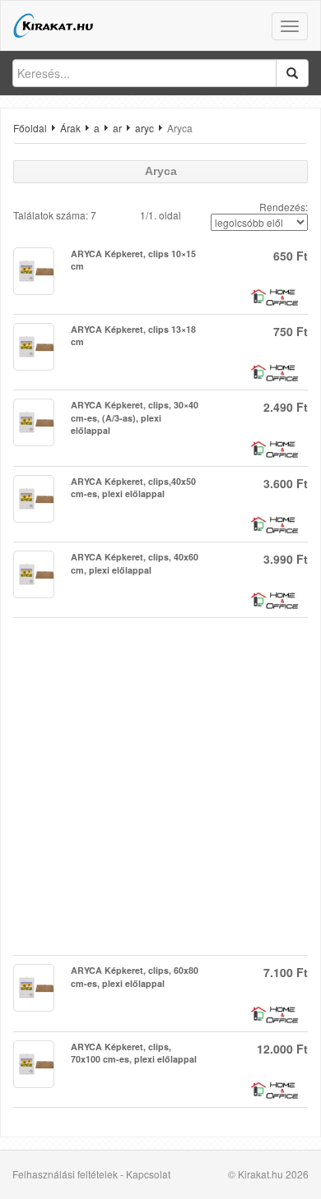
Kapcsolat (148, 1174)
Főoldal (30, 128)
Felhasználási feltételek (65, 1174)
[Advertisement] (160, 786)
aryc (144, 128)
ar (117, 128)
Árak (70, 128)
